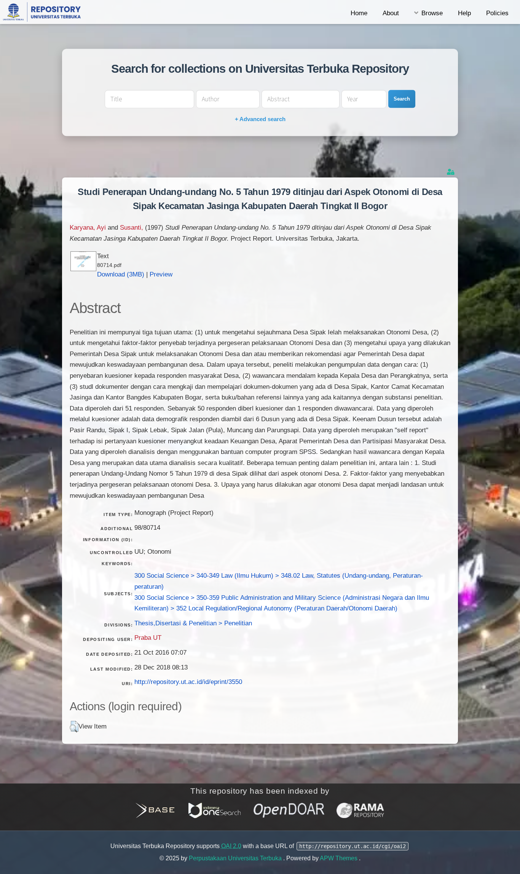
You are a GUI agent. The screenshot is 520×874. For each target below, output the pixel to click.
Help (464, 13)
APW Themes (339, 858)
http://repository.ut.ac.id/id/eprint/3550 (188, 681)
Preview (161, 274)
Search (402, 99)
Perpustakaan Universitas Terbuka (236, 858)
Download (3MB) (120, 274)
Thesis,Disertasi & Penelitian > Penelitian (193, 623)
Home (359, 13)
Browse (432, 13)
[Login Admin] (451, 172)
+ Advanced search (260, 119)
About (391, 13)
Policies (497, 13)
